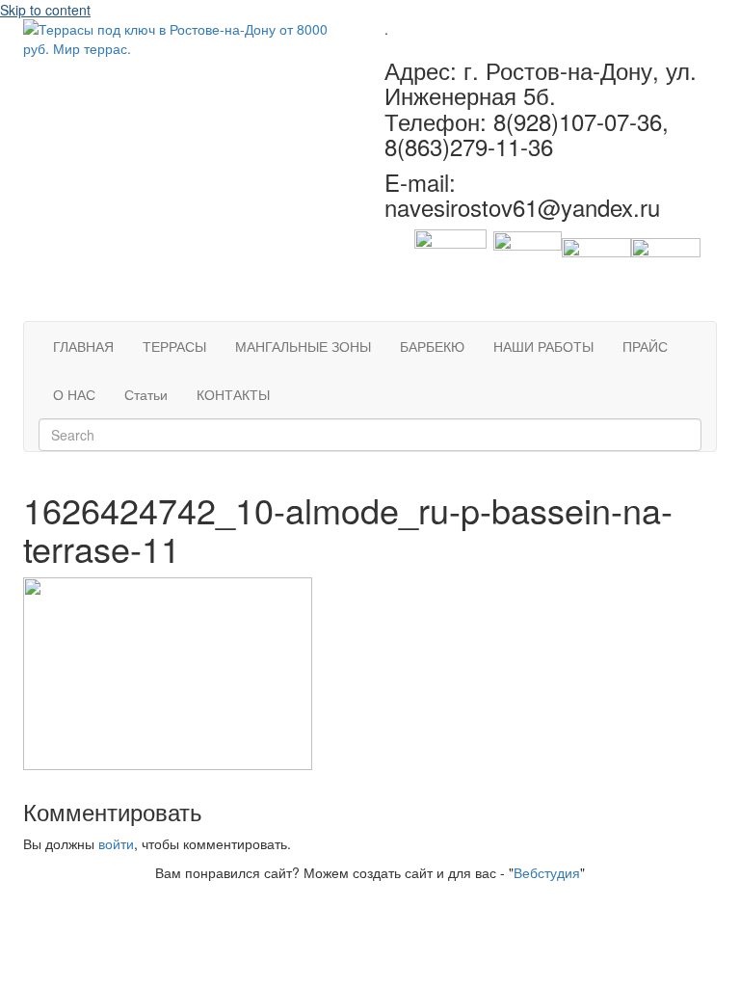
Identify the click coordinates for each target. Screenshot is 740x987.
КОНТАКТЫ (233, 394)
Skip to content (45, 9)
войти (116, 843)
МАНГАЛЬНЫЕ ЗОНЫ (303, 346)
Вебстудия (547, 872)
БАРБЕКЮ (432, 346)
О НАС (74, 394)
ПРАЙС (645, 346)
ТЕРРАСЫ (174, 346)
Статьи (146, 394)
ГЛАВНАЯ (83, 346)
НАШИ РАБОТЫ (543, 346)
